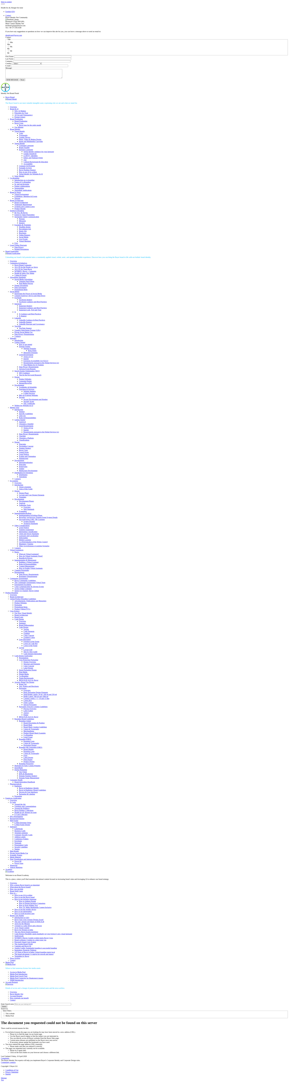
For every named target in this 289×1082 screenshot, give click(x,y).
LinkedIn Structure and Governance (32, 324)
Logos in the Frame (30, 646)
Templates (22, 497)
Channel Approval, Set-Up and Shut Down (29, 296)
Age (25, 160)
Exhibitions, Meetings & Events (25, 196)
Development (19, 385)
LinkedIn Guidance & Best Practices (32, 320)
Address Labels (20, 837)
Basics (16, 552)
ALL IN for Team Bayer (23, 269)
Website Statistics (29, 391)
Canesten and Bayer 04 (22, 946)
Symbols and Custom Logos (24, 207)
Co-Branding (14, 178)
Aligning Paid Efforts (26, 281)
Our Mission (18, 127)
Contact (8, 15)
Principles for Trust (21, 113)
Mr (11, 51)
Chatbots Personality (21, 570)
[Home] (5, 91)
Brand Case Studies (17, 916)
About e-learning (25, 487)
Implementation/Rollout (22, 513)
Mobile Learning (25, 540)
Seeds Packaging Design (28, 670)
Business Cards (19, 831)
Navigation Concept (26, 446)
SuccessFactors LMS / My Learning (32, 519)
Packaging (18, 605)
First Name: (9, 56)
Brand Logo (18, 617)
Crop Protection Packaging (28, 660)
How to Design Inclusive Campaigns (32, 903)
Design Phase (24, 493)
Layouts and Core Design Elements (31, 495)
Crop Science (15, 611)
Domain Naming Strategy (28, 776)
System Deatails (29, 521)
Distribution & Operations (23, 473)
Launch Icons (24, 452)
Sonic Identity (19, 176)
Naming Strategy (25, 448)
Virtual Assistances (16, 550)
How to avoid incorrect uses (24, 913)
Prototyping (23, 467)
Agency (26, 713)
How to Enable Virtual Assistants (31, 568)
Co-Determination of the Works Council (33, 542)
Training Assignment (26, 530)
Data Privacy (19, 247)
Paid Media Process (26, 283)
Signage (17, 198)
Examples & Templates (22, 225)
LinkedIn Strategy (25, 322)
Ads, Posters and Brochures (29, 686)
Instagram (17, 304)
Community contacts (8, 1062)
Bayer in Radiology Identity (29, 788)
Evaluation (23, 511)
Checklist (22, 436)
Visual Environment (21, 194)
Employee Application (13, 798)
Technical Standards (30, 523)
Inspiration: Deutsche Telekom (25, 950)
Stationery (13, 827)
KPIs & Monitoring (26, 774)
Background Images (17, 819)
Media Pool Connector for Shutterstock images (26, 978)
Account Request (11, 982)
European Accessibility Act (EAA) (35, 361)
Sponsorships (19, 188)
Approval (22, 422)
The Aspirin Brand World (23, 944)
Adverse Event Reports (27, 369)
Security (22, 397)
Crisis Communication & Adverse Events (29, 587)
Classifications (24, 440)
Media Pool (9, 962)
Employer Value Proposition (24, 215)
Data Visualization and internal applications (25, 859)
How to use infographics (23, 911)
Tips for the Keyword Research (30, 375)
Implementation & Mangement (25, 560)
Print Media (23, 672)
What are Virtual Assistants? (29, 554)
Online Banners (24, 235)
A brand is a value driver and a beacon (28, 926)
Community (5, 1058)
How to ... (13, 893)
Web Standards (28, 509)
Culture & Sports (20, 275)
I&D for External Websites (28, 395)
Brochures (22, 233)
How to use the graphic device (25, 909)
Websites (13, 338)
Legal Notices (24, 454)
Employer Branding (17, 211)
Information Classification (28, 532)
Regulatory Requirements (28, 576)
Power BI (17, 861)
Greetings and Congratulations (25, 806)
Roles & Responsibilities (27, 564)
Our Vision (23, 772)
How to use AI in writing (28, 172)
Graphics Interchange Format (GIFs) (27, 330)
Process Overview (29, 709)
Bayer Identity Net (16, 994)
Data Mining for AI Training (33, 365)
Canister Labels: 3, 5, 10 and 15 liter (36, 698)
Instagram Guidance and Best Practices (33, 308)
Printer (25, 715)
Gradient (26, 633)
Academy (8, 869)
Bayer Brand (10, 97)
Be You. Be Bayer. (21, 213)
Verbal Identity (19, 143)
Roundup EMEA (25, 739)
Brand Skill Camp (16, 891)
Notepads (17, 843)
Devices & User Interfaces (28, 792)
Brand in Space (15, 192)
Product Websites (25, 379)
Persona (22, 219)
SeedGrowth (18, 936)
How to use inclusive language (25, 899)
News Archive (15, 958)
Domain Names (24, 346)
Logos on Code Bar (30, 644)
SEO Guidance (24, 373)
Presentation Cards (21, 845)
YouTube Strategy (25, 328)
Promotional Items (20, 290)
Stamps (17, 849)
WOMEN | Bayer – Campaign (25, 271)
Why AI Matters (20, 111)
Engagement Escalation (22, 585)
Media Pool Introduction (18, 974)
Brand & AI (14, 109)
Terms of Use (28, 357)
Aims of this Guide (26, 489)
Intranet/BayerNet (25, 383)
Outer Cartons (28, 703)
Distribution (23, 475)
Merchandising (28, 731)
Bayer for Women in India (23, 930)
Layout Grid (27, 650)
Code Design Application (23, 656)
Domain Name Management (29, 778)
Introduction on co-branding (24, 180)
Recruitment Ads (25, 229)
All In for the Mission (22, 924)
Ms (11, 47)
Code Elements (28, 631)
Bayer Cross (18, 123)
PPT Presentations (16, 816)
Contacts (17, 336)
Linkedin (17, 318)
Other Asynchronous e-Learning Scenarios (34, 546)
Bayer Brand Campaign (22, 265)
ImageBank (18, 768)
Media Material (15, 857)
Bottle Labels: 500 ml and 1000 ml (35, 696)
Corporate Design (25, 381)
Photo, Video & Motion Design (30, 139)
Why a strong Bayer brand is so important (25, 885)
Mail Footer (14, 821)
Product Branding (11, 593)
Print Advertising (20, 287)
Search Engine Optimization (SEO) (27, 371)
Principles (22, 444)
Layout (21, 648)
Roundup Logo (28, 741)
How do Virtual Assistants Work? (31, 556)
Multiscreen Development (28, 471)
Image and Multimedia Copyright (31, 141)
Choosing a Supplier (26, 424)
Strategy (22, 412)
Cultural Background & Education (35, 162)
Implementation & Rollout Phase (30, 515)
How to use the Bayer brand (24, 897)
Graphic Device (24, 137)
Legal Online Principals (18, 245)
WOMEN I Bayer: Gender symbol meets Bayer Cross (33, 938)
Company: (9, 61)
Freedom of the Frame (31, 642)
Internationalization (26, 462)
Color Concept (28, 635)
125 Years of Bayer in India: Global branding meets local (34, 952)
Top (2, 1080)
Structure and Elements (31, 664)
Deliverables (23, 538)
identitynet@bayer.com (13, 35)
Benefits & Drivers (25, 558)
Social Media (23, 237)
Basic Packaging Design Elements (35, 692)
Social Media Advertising (23, 279)
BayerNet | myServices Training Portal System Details (38, 517)
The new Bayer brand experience (26, 932)
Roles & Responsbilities (27, 418)
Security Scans (28, 401)
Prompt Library (19, 117)
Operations (23, 477)
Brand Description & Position (34, 723)
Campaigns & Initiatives (18, 263)
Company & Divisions (27, 166)
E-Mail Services (29, 393)
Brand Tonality (24, 148)
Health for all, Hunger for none (25, 812)
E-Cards (13, 802)
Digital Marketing (20, 770)
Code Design (19, 619)
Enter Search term (7, 1004)
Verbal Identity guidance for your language (38, 152)
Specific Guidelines (26, 414)
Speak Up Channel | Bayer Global (26, 591)
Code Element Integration (32, 654)
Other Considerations (22, 526)
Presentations (23, 658)
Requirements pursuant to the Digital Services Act (41, 363)
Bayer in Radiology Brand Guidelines (32, 790)
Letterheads (18, 829)
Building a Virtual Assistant (28, 562)
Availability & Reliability (28, 387)
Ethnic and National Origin (33, 158)
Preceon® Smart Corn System (25, 942)
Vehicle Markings (16, 867)
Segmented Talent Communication (26, 217)
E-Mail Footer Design (22, 825)
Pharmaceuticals (15, 784)
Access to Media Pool (18, 972)
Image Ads (23, 231)
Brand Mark (27, 725)
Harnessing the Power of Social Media (28, 294)
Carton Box (27, 701)
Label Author (28, 711)
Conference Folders (21, 839)
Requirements (19, 572)
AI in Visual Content (21, 928)
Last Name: (9, 59)
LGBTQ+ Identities (30, 156)
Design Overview (29, 662)
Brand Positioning (16, 119)
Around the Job (20, 804)
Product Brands (20, 209)
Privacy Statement (11, 1072)
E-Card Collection (20, 814)
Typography (23, 135)
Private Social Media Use (23, 332)
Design (17, 377)
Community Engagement (19, 578)
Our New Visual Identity (23, 613)
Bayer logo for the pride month (30, 125)
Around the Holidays (21, 808)
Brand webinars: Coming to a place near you (30, 940)
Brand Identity (15, 129)
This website (10, 1014)
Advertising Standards (18, 277)
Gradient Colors (29, 637)
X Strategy (23, 316)
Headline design (24, 227)
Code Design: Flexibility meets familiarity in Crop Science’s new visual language (43, 934)
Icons (25, 755)
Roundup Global (25, 721)
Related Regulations (21, 249)
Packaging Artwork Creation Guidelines (33, 707)
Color (21, 133)
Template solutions (21, 833)
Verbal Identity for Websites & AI (31, 174)
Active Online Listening (23, 589)
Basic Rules (32, 351)
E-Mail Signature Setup (22, 823)
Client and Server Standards (29, 534)
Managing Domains (30, 353)
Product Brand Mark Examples (34, 733)
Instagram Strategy (25, 306)
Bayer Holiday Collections (23, 810)
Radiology (18, 786)
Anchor (26, 629)
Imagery (22, 223)
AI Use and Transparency (23, 115)
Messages (22, 221)
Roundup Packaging (26, 764)
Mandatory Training (26, 544)
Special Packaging (30, 705)
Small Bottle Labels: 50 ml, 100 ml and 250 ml (40, 694)
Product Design (29, 762)
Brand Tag (23, 684)
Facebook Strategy (25, 300)
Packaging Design (29, 745)
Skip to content (6, 2)
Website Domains (29, 349)
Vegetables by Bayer (21, 956)
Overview (13, 107)
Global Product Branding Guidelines (23, 599)
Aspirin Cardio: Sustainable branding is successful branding (35, 948)
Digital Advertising (21, 285)
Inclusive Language (26, 150)
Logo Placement (25, 639)
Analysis (22, 503)
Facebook (17, 298)
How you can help (16, 889)
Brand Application (12, 251)
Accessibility (28, 164)
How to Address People (27, 901)
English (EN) (10, 12)
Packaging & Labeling (27, 794)
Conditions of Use (11, 1070)
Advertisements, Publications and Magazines (30, 601)
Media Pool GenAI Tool (18, 976)
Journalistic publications (22, 190)
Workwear (13, 865)
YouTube (17, 326)
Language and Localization (28, 536)
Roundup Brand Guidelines (24, 719)
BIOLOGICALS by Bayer (28, 680)
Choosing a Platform (26, 438)
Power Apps (18, 863)
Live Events (23, 239)
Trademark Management (23, 205)
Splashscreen (23, 458)
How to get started (25, 344)
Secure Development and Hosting (35, 399)
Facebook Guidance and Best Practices (33, 302)
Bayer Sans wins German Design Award (28, 920)
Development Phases (26, 501)
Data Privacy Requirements (24, 334)
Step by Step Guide (30, 652)
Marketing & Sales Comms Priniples (27, 766)
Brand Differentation (26, 625)
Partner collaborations (22, 186)
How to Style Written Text (28, 905)
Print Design (27, 760)
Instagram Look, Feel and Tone (30, 310)
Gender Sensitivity (30, 154)
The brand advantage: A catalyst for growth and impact (34, 954)
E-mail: (8, 66)
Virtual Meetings (25, 241)
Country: (8, 63)
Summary (22, 623)
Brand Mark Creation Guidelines (35, 727)
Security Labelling (21, 847)
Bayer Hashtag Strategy (27, 170)
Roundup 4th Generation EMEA (30, 747)
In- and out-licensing (21, 184)
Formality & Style (25, 168)
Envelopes (18, 841)
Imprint (26, 359)
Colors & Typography (31, 729)
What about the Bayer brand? (20, 887)
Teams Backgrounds (26, 678)
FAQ (16, 243)
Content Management (26, 566)
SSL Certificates (29, 403)
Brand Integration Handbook (24, 782)
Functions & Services (26, 389)
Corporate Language (26, 145)
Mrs (11, 42)
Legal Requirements (26, 355)
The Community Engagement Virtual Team (29, 583)
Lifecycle (22, 416)
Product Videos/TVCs (22, 609)
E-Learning (14, 481)
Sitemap (4, 1078)
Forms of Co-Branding (22, 182)
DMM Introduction (17, 980)
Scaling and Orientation (27, 456)
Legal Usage (28, 737)
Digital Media (24, 674)
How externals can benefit (19, 998)
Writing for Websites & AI (23, 405)
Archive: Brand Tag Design (24, 682)
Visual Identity (19, 131)
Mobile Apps (14, 408)
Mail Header (14, 851)
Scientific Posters (16, 855)
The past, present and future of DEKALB (29, 922)
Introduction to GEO (21, 918)
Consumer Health (16, 780)
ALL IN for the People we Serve (26, 267)
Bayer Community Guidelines (25, 580)
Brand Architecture (16, 200)
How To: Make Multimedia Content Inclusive (35, 907)
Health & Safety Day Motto (24, 273)
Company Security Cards (23, 835)
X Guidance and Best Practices (30, 314)
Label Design (28, 668)
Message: (8, 68)
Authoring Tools (25, 505)
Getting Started (19, 342)
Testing (21, 469)
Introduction (18, 340)
